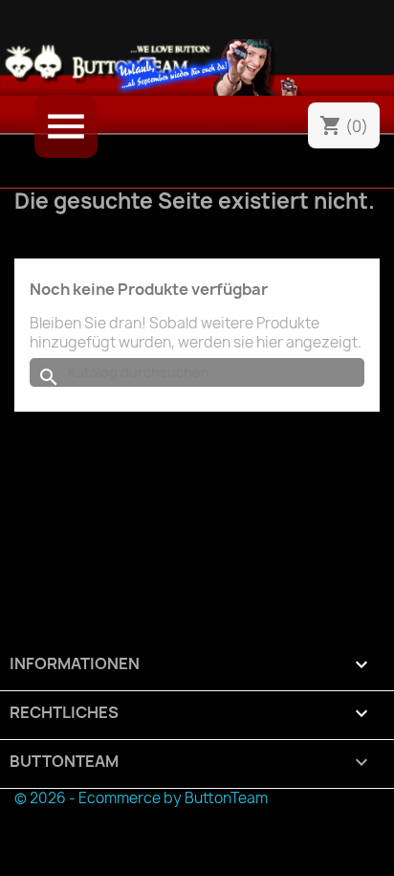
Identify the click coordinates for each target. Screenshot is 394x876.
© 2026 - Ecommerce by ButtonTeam (141, 798)
